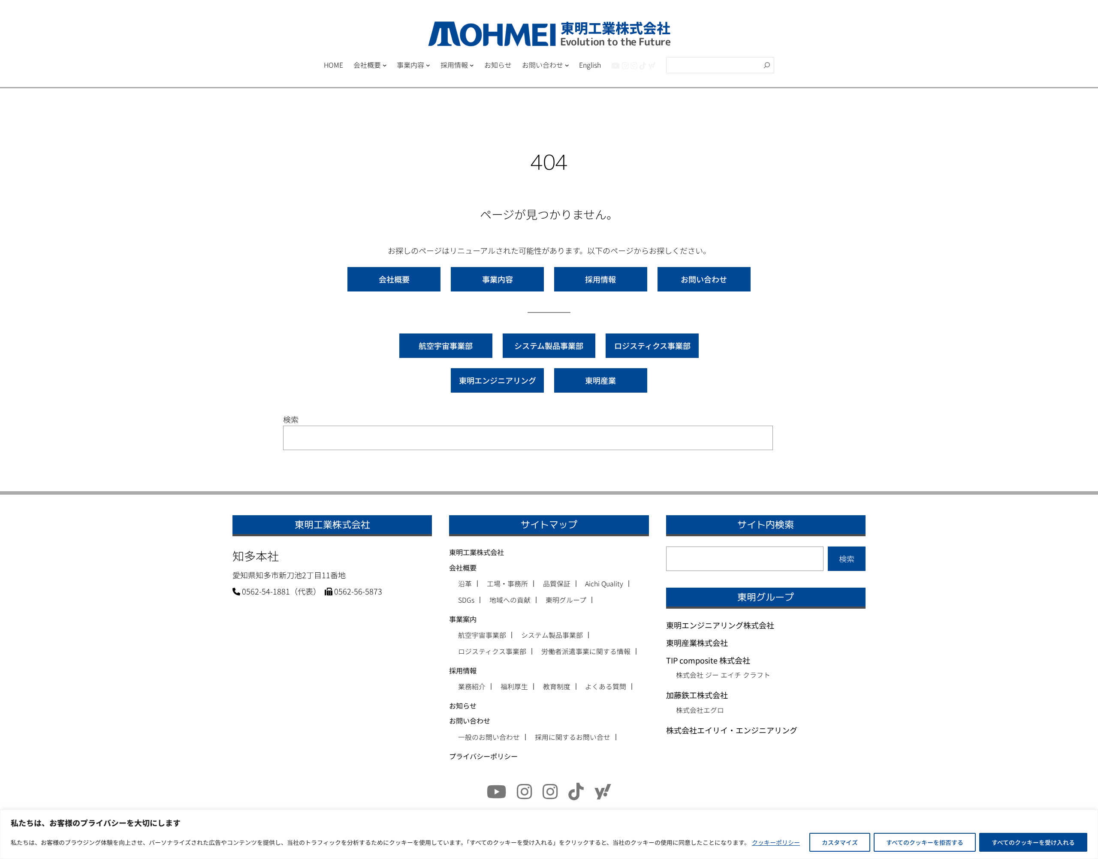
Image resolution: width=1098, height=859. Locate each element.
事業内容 (497, 279)
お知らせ (463, 705)
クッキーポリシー (776, 842)
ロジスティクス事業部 (652, 345)
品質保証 (556, 583)
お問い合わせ (704, 279)
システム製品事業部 (548, 345)
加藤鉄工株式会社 (697, 694)
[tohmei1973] (625, 65)
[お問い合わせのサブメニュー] (567, 65)
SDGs (466, 600)
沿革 (465, 583)
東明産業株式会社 (697, 642)
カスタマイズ (840, 842)
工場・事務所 (507, 583)
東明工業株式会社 (476, 552)
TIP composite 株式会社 (708, 660)
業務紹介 (472, 686)
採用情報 (600, 279)
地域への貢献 (510, 600)
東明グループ (566, 600)
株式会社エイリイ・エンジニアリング (731, 730)
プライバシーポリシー (483, 756)
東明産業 (600, 380)
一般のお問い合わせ (489, 737)
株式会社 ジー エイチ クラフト (723, 675)
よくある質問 (605, 686)
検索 (291, 419)
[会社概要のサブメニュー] (385, 65)
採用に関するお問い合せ (572, 737)
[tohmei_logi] (633, 65)
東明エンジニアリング (497, 380)
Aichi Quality (604, 583)
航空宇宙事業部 (446, 345)
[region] (549, 834)
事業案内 (463, 619)
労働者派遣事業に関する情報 (585, 651)
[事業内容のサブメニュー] (428, 65)
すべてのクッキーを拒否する (924, 842)
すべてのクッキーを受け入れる (1033, 842)
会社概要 (394, 279)
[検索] (767, 65)
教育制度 (556, 686)
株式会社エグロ (700, 710)
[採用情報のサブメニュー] (472, 65)
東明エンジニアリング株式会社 (720, 625)
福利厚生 (514, 686)
